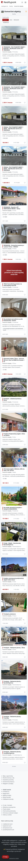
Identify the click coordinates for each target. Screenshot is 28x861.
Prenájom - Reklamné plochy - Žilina (14, 647)
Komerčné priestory (8, 782)
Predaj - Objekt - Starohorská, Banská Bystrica (12, 544)
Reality (14, 14)
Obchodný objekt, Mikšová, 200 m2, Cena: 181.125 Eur (14, 469)
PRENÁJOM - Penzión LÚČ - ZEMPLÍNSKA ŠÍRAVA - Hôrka (12, 208)
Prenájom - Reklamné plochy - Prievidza (12, 717)
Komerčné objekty (6, 52)
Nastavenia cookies (14, 858)
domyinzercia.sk (7, 828)
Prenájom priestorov (10, 614)
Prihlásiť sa (6, 791)
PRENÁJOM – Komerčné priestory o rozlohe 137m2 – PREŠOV (14, 246)
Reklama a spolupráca (9, 807)
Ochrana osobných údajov (10, 813)
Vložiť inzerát (7, 789)
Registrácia (6, 793)
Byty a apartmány (8, 776)
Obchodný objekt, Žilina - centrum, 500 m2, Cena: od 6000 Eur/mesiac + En (14, 360)
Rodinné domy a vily (8, 778)
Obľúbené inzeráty (8, 799)
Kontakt (10, 805)
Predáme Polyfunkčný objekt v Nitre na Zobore (14, 434)
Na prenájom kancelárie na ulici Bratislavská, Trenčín (13, 319)
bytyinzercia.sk (7, 826)
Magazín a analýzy (8, 783)
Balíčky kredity (7, 795)
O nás (4, 805)
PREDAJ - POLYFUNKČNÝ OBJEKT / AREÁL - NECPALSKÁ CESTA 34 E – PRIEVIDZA (13, 128)
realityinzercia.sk (7, 824)
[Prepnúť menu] (25, 2)
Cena (11, 20)
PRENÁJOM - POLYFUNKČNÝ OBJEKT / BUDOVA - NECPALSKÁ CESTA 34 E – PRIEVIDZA (14, 48)
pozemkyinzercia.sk (8, 829)
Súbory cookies (7, 815)
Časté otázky (6, 809)
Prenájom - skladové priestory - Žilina (13, 399)
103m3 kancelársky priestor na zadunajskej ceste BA (13, 284)
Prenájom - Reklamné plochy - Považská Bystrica (12, 752)
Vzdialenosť (6, 22)
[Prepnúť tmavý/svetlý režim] (22, 2)
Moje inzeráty (7, 797)
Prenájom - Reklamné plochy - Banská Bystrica (12, 682)
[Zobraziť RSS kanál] (26, 11)
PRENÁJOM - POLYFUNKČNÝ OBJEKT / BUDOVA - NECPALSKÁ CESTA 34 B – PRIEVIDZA (14, 88)
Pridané (5, 20)
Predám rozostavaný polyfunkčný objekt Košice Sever (14, 579)
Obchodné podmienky (9, 811)
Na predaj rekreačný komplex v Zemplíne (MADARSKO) (13, 508)
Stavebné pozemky (8, 780)
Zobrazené (16, 20)
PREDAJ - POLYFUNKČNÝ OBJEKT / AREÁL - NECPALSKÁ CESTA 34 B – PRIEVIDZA (13, 168)
